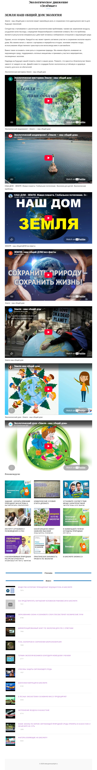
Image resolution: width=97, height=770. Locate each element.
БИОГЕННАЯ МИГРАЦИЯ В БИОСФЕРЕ (32, 683)
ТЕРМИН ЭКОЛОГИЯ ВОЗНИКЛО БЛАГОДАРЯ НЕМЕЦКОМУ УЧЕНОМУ (44, 655)
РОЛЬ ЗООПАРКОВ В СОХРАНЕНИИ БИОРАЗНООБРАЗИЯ (40, 642)
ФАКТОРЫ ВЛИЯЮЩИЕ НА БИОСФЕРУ (32, 737)
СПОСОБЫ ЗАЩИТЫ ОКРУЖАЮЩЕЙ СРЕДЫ (35, 669)
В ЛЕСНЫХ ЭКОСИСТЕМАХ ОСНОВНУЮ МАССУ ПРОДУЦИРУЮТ (42, 696)
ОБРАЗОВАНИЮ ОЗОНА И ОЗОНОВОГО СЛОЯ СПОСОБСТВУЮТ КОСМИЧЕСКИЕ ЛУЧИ (50, 614)
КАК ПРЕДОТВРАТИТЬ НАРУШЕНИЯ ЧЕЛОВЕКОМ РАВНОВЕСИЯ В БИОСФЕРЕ (47, 601)
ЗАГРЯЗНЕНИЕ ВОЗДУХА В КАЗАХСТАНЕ (33, 710)
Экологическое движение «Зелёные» (48, 4)
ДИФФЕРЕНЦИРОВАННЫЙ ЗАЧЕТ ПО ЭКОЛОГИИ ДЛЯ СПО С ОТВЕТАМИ (45, 628)
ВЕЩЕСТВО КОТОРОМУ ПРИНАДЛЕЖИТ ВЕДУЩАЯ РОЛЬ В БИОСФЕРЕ (45, 587)
